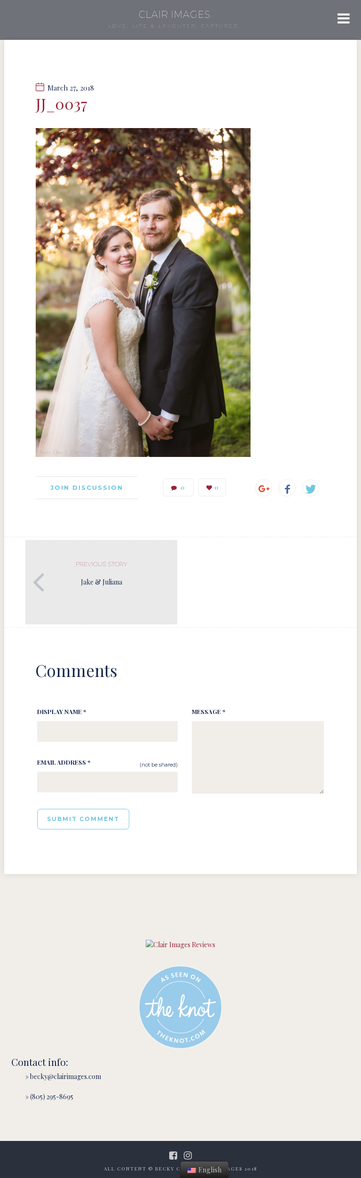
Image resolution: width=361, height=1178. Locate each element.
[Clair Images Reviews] (180, 944)
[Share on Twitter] (310, 487)
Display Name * (61, 711)
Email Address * (63, 762)
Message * (208, 711)
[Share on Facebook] (287, 487)
